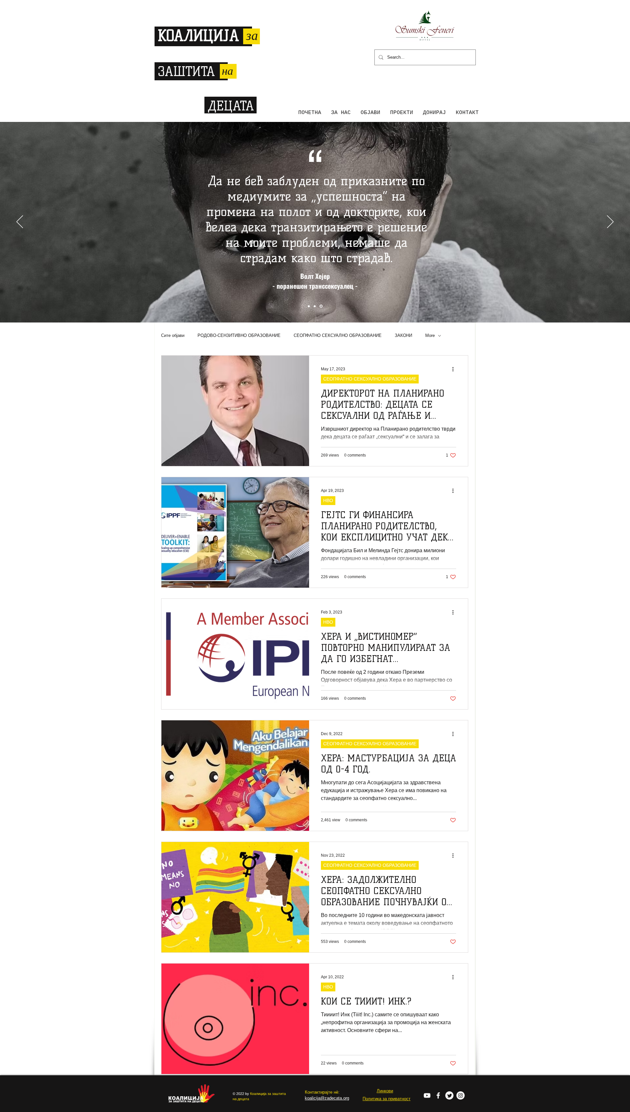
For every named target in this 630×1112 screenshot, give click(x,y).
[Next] (610, 222)
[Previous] (19, 222)
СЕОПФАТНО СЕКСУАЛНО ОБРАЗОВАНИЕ (338, 335)
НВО (328, 500)
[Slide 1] (309, 306)
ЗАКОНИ (403, 335)
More (430, 335)
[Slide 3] (321, 306)
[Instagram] (460, 1095)
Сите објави (172, 335)
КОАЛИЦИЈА (198, 36)
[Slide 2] (315, 306)
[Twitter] (449, 1095)
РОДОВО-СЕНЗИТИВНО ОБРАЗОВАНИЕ (239, 335)
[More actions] (455, 369)
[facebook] (438, 1095)
